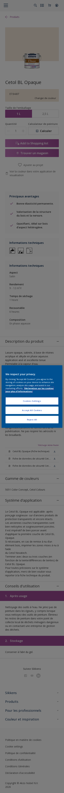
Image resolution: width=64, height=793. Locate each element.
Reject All (32, 419)
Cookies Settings (32, 401)
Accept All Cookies (32, 410)
